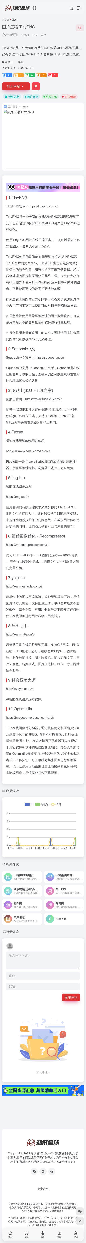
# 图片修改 (31, 97)
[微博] (51, 1171)
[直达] (38, 874)
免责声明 (43, 1189)
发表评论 (71, 997)
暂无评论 (12, 931)
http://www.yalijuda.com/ (23, 586)
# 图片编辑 (69, 97)
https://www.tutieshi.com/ (42, 399)
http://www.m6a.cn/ (19, 634)
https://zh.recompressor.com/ (26, 544)
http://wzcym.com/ (18, 688)
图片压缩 (34, 322)
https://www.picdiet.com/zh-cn (27, 451)
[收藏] (80, 27)
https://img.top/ (16, 496)
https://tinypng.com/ (42, 206)
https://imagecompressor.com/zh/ (29, 717)
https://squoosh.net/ (48, 357)
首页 (6, 19)
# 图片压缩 (50, 97)
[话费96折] (43, 1171)
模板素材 (13, 96)
